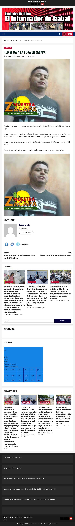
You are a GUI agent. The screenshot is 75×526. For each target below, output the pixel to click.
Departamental (45, 402)
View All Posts (26, 232)
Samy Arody (9, 56)
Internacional (28, 517)
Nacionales (8, 47)
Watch (70, 34)
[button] (4, 34)
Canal (5, 520)
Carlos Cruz (8, 314)
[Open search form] (59, 34)
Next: (55, 253)
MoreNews (44, 524)
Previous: (19, 255)
